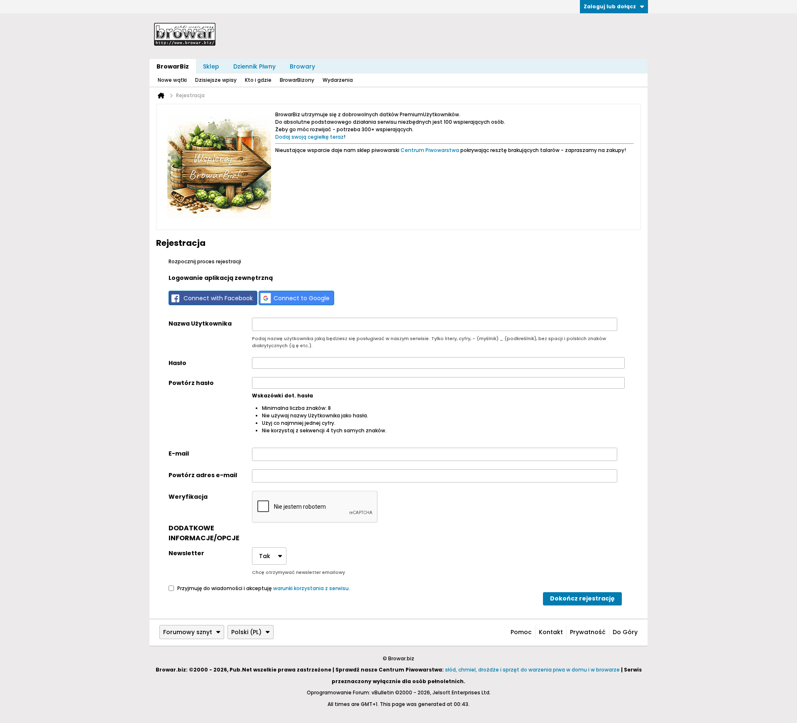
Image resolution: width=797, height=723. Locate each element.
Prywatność (588, 632)
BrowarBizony (297, 79)
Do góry (625, 632)
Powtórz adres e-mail (203, 475)
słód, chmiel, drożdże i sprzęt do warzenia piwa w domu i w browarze (532, 669)
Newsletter (186, 553)
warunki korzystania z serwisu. (311, 587)
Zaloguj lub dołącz (610, 6)
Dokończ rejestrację (582, 598)
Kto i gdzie (258, 79)
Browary (302, 66)
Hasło (177, 363)
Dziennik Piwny (254, 66)
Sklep (211, 66)
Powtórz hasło (191, 383)
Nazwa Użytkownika (200, 323)
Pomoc (521, 632)
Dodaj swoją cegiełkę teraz (309, 136)
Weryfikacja (188, 497)
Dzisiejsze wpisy (216, 79)
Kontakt (551, 632)
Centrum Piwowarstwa (430, 150)
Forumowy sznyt (187, 632)
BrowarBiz (172, 66)
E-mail (179, 453)
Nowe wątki (172, 79)
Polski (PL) (246, 632)
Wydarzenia (338, 79)
